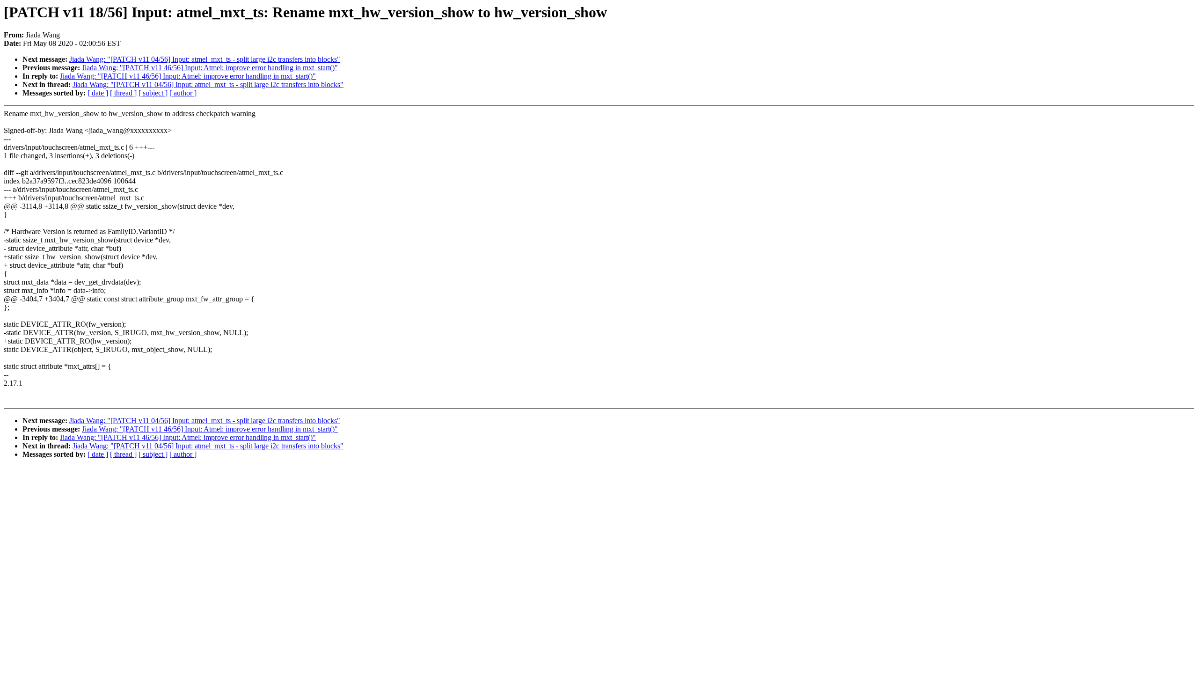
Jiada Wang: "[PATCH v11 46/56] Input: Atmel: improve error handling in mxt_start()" (210, 68)
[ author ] (183, 93)
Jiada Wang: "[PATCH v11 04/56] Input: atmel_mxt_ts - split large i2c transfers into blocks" (204, 59)
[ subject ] (153, 93)
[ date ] (98, 93)
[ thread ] (123, 93)
